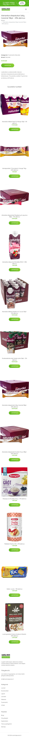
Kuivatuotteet (4, 691)
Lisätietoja (7, 65)
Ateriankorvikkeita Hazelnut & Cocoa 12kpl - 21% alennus (14, 312)
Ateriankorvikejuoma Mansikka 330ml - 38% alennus (14, 262)
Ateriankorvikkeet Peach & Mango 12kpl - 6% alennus (14, 122)
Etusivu (3, 20)
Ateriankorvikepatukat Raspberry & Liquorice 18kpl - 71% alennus (14, 216)
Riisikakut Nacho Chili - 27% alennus (14, 544)
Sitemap (3, 727)
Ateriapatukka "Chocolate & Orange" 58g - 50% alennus (14, 169)
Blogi (2, 715)
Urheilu (3, 705)
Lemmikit (3, 696)
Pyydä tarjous (22, 3)
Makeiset (3, 699)
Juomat (3, 688)
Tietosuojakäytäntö (6, 724)
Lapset (3, 693)
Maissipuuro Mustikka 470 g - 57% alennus (14, 499)
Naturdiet (17, 55)
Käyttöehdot (4, 721)
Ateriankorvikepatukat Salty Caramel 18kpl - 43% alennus (14, 406)
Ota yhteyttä (4, 718)
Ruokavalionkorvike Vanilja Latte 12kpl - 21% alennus (14, 359)
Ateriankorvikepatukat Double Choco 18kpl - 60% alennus (14, 452)
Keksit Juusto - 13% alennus (14, 589)
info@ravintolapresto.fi (7, 679)
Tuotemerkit (11, 55)
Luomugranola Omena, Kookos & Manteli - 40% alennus (14, 635)
